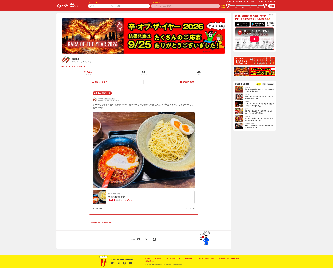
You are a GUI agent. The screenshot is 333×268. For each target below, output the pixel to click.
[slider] (228, 6)
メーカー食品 (155, 2)
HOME (147, 259)
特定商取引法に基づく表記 (229, 259)
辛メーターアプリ (173, 259)
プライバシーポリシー (205, 259)
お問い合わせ (150, 261)
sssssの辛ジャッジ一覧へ (101, 222)
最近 (258, 84)
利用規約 (188, 259)
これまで (270, 84)
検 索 (272, 6)
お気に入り (188, 82)
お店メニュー (92, 2)
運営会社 (158, 259)
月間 (264, 84)
